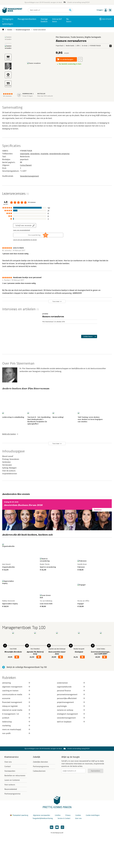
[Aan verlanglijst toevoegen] (80, 59)
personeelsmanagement (67, 694)
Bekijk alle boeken (9, 434)
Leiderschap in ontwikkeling (13, 417)
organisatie (24, 154)
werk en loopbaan (64, 722)
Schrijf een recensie (23, 225)
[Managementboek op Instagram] (62, 827)
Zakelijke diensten (40, 762)
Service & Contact (64, 818)
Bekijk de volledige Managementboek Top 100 (27, 667)
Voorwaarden (9, 771)
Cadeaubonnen (39, 771)
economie (6, 698)
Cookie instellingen (93, 815)
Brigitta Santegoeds (93, 37)
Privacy (67, 815)
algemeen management (12, 687)
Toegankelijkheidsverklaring (43, 818)
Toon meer (55, 301)
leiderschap (7, 722)
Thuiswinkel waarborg (20, 815)
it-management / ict (10, 714)
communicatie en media (12, 694)
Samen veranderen (39, 30)
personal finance (64, 691)
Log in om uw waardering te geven (25, 240)
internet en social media (12, 710)
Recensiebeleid (10, 789)
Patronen (81, 567)
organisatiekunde (64, 687)
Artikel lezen (88, 336)
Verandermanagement (23, 30)
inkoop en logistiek (10, 706)
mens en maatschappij (11, 729)
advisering (6, 683)
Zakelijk (36, 757)
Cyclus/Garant (26, 165)
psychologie (62, 706)
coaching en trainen (10, 691)
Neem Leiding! (58, 417)
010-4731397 (107, 19)
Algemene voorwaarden (41, 815)
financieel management (12, 702)
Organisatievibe (8, 567)
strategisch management (67, 714)
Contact (7, 766)
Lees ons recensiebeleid (21, 230)
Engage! (80, 604)
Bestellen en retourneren (14, 776)
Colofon (57, 815)
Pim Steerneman (63, 37)
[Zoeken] (70, 10)
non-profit (6, 733)
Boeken (9, 30)
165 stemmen (7, 96)
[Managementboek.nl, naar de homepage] (12, 13)
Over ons (8, 762)
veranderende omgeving (59, 154)
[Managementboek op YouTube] (57, 827)
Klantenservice (11, 757)
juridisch (5, 718)
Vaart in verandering (48, 567)
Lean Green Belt (46, 604)
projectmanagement (65, 702)
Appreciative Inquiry (10, 604)
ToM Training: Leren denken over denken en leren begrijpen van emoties (90, 419)
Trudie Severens (77, 37)
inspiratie (44, 154)
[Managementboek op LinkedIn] (51, 827)
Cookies (78, 815)
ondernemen (62, 683)
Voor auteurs (9, 785)
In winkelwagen (66, 59)
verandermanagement (66, 718)
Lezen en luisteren (12, 780)
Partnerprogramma (12, 794)
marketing (6, 726)
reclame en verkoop (65, 710)
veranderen (35, 154)
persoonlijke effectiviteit (67, 698)
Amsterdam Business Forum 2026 (23, 505)
